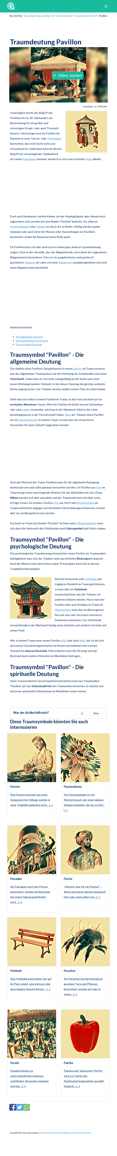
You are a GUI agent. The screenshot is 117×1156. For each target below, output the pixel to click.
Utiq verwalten (84, 1133)
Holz (99, 487)
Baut (68, 414)
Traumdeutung (32, 15)
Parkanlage (54, 138)
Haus (89, 159)
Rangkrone (65, 262)
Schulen (41, 226)
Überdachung (63, 609)
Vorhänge (91, 579)
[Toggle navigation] (106, 6)
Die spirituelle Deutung (29, 344)
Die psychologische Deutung (32, 340)
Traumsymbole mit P (85, 15)
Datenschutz (57, 1133)
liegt (82, 640)
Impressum (45, 1133)
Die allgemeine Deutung (29, 336)
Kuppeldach (29, 159)
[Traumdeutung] (10, 6)
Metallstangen (85, 502)
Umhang (30, 262)
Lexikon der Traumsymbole (57, 15)
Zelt (56, 502)
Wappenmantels (86, 523)
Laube (25, 409)
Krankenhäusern (20, 226)
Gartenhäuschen (28, 419)
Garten (77, 368)
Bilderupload (70, 1133)
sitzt (63, 640)
